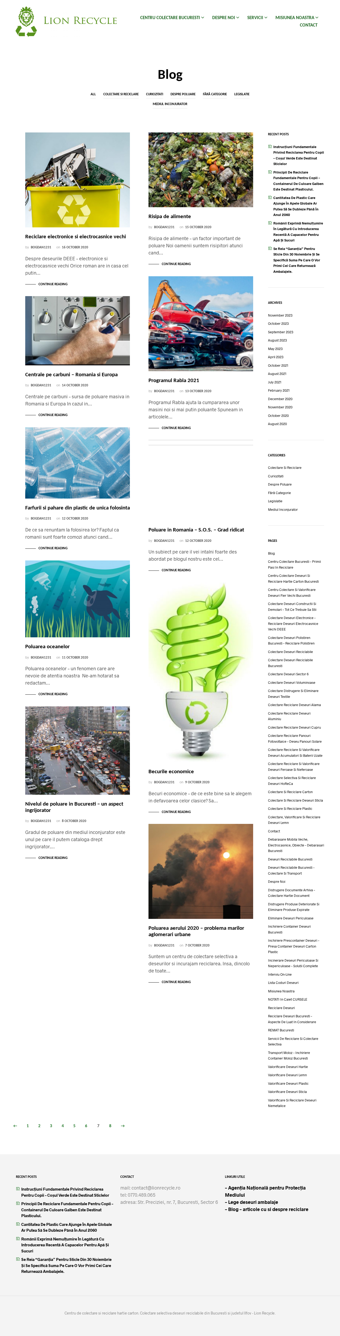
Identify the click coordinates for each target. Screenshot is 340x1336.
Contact (308, 25)
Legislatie (241, 94)
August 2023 (277, 340)
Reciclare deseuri (281, 1008)
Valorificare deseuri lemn (287, 1075)
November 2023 (280, 315)
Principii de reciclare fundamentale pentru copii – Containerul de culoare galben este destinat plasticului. (67, 1209)
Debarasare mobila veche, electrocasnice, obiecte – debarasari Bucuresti (296, 845)
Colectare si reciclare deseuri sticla (295, 800)
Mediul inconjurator (170, 104)
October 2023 (278, 323)
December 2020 (280, 399)
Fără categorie (215, 94)
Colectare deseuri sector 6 (288, 674)
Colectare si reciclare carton (290, 792)
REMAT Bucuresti (281, 1030)
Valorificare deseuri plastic (288, 1083)
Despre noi (223, 18)
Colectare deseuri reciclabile (290, 652)
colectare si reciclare (121, 94)
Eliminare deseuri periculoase (290, 918)
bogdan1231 (41, 247)
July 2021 (274, 382)
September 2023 (280, 332)
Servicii (255, 18)
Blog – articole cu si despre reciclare (267, 1209)
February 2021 (279, 390)
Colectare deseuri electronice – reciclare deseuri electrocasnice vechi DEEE (293, 623)
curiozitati (154, 94)
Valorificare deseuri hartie (288, 1067)
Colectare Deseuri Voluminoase (291, 682)
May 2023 (275, 349)
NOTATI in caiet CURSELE (287, 999)
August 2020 (277, 424)
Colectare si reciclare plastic (290, 808)
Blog (271, 553)
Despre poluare (183, 94)
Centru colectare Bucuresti (170, 18)
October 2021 (278, 365)
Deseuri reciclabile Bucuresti (290, 859)
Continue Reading (53, 284)
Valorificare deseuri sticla (287, 1091)
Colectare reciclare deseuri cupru (294, 727)
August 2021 (277, 373)
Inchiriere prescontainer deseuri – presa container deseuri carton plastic (293, 946)
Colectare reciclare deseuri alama (294, 705)
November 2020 (280, 407)
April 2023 (275, 357)
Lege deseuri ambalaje (251, 1202)
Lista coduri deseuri (283, 982)
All (93, 94)
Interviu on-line (280, 974)
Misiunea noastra (294, 18)
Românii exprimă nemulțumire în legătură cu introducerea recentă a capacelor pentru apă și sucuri (65, 1244)
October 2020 (278, 415)
